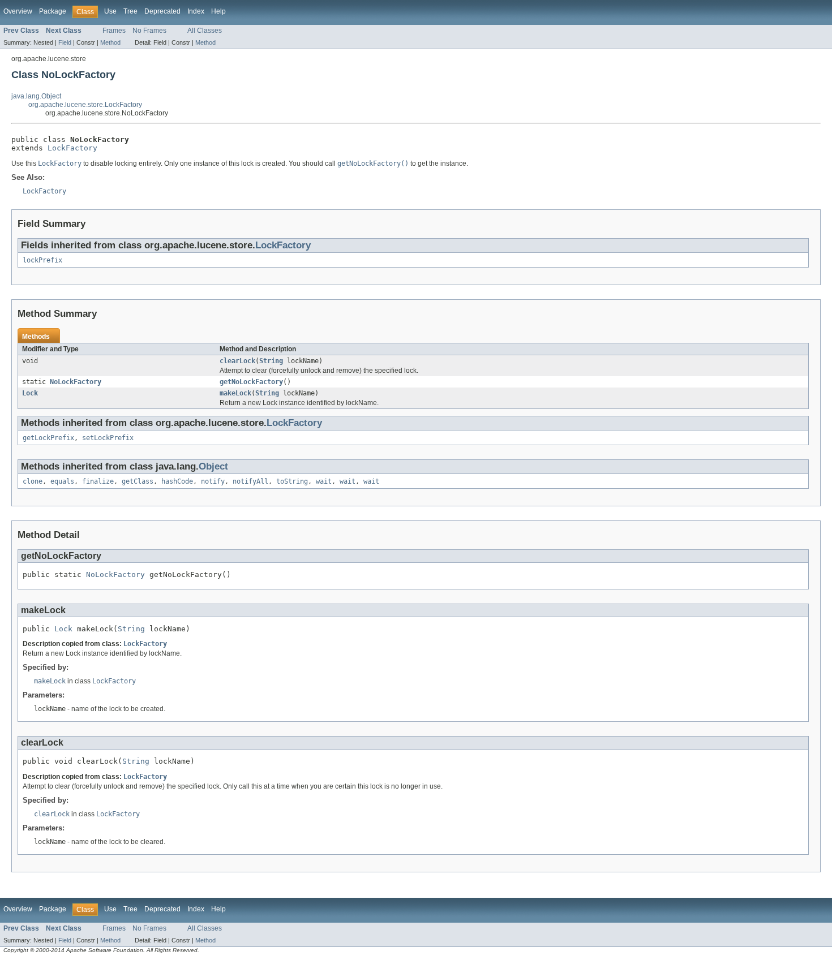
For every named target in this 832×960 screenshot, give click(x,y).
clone (32, 481)
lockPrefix (42, 260)
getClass (137, 481)
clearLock (237, 361)
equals (62, 481)
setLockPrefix (108, 438)
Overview (17, 11)
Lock (30, 393)
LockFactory (72, 148)
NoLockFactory (75, 382)
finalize (98, 481)
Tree (130, 11)
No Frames (149, 31)
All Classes (204, 31)
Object (213, 466)
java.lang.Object (36, 96)
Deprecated (162, 11)
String (271, 361)
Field (64, 42)
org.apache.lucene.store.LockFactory (85, 105)
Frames (114, 31)
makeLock (235, 393)
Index (195, 11)
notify (213, 481)
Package (52, 11)
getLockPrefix (48, 438)
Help (218, 11)
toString (292, 481)
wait (324, 481)
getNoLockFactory (251, 382)
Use (110, 11)
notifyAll (250, 481)
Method (110, 42)
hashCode (177, 481)
